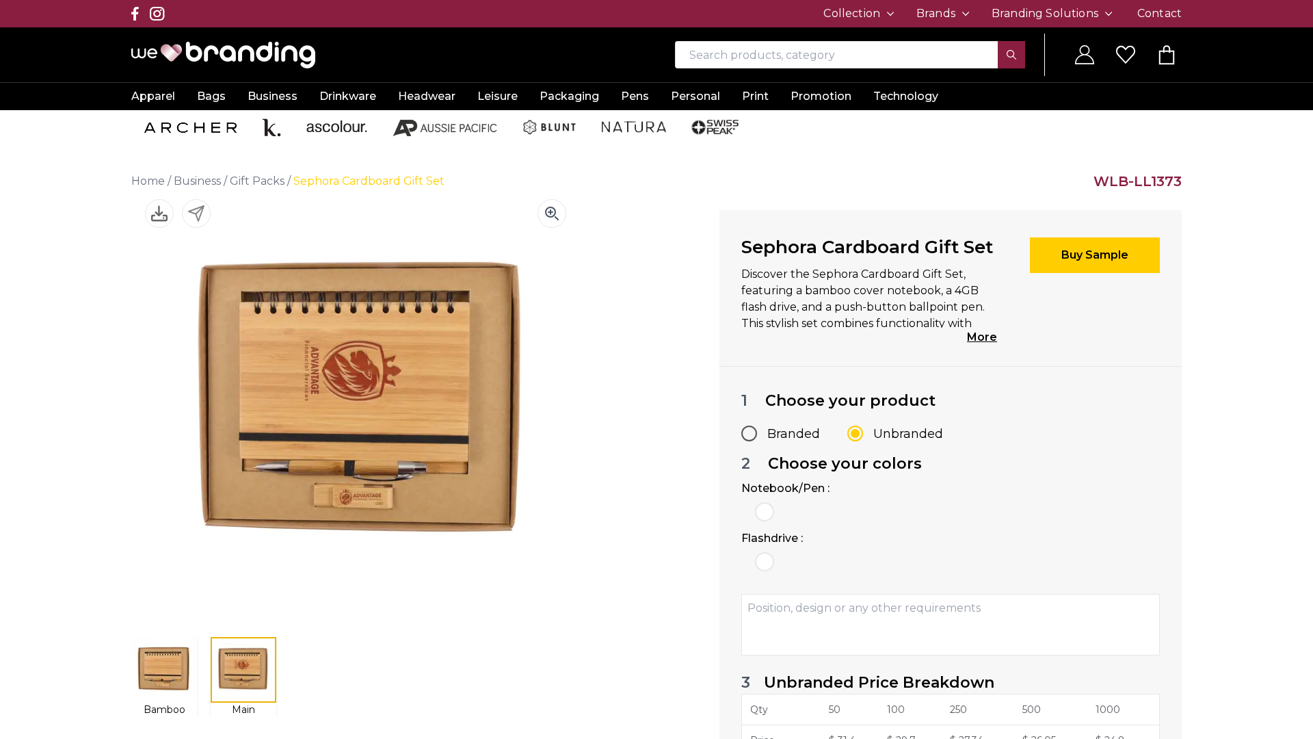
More (982, 336)
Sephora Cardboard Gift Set (369, 180)
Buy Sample (1094, 254)
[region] (656, 369)
